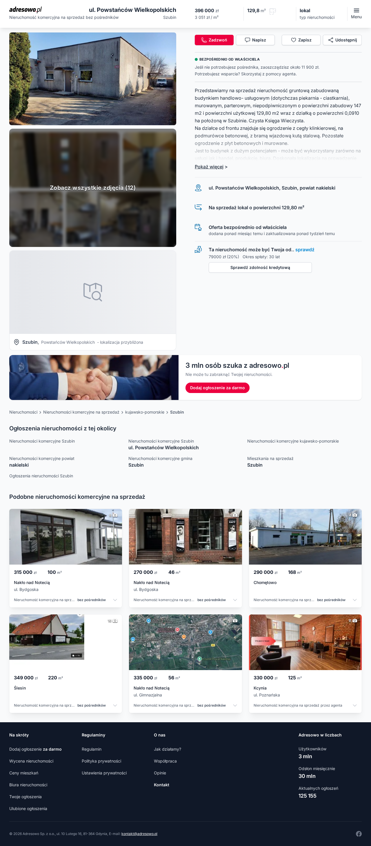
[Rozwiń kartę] (115, 600)
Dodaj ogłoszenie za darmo (217, 387)
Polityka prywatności (101, 760)
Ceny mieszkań (23, 772)
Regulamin (91, 749)
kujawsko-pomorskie (144, 412)
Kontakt (161, 784)
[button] (92, 78)
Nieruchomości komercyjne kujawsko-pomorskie (293, 441)
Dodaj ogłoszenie (35, 749)
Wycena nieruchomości (31, 760)
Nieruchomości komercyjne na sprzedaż (81, 412)
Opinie (160, 772)
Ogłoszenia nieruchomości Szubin (41, 475)
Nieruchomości (23, 412)
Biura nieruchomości (28, 784)
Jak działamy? (167, 749)
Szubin (177, 412)
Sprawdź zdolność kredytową (260, 267)
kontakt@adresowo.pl (139, 834)
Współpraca (165, 760)
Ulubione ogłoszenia (28, 808)
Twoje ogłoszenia (25, 796)
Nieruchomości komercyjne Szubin (42, 441)
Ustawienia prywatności (104, 772)
